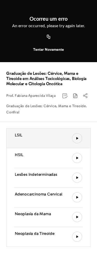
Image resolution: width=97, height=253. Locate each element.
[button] (75, 96)
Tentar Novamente (48, 49)
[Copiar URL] (48, 37)
